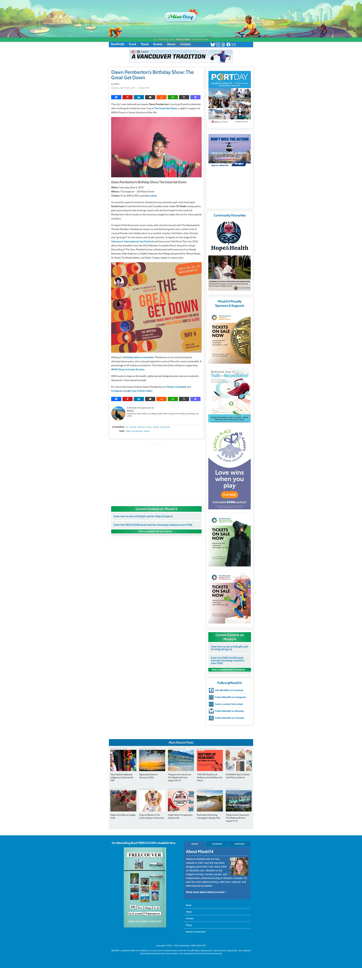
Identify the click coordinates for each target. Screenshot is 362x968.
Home (188, 905)
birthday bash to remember (139, 357)
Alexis (130, 410)
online (153, 195)
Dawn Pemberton (134, 431)
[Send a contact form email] (233, 45)
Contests (217, 843)
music (149, 427)
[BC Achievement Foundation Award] (229, 337)
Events (157, 44)
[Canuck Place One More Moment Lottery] (229, 467)
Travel (145, 44)
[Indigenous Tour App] (229, 273)
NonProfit (117, 44)
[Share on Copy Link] (184, 97)
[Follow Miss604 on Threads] (223, 45)
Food (132, 44)
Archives (239, 843)
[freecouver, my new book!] (145, 927)
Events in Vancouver (196, 932)
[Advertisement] (156, 472)
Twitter (170, 386)
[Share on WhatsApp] (173, 97)
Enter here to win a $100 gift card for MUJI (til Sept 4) (143, 516)
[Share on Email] (150, 97)
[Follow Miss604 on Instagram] (218, 45)
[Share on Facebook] (116, 97)
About (171, 44)
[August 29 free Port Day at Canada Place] (229, 97)
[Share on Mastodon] (195, 97)
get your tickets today (139, 390)
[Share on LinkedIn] (139, 97)
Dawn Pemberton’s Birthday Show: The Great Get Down (152, 75)
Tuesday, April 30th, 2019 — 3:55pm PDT (130, 87)
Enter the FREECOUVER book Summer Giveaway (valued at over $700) (153, 524)
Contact (185, 44)
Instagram (116, 390)
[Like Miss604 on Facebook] (228, 45)
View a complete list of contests (155, 531)
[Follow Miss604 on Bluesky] (212, 45)
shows (156, 427)
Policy (189, 925)
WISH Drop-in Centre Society (128, 369)
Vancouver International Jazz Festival (132, 241)
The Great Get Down (165, 108)
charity (133, 427)
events (147, 431)
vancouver (165, 427)
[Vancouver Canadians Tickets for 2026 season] (181, 56)
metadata (157, 424)
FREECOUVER (183, 39)
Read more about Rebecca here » (206, 892)
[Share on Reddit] (161, 97)
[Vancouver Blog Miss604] (181, 15)
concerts (141, 427)
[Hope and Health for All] (229, 236)
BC (127, 427)
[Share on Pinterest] (127, 97)
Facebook (180, 386)
